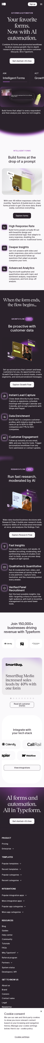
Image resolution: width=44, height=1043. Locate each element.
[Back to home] (4, 4)
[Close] (41, 1011)
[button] (10, 698)
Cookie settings (22, 1037)
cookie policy (27, 1029)
